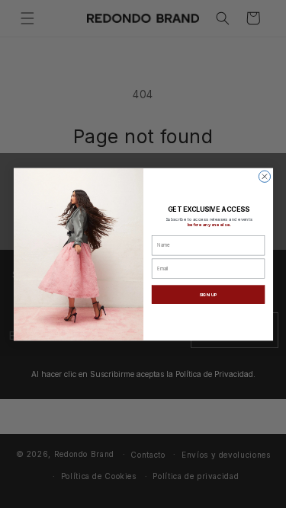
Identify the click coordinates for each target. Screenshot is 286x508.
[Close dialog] (264, 176)
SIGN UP (207, 293)
